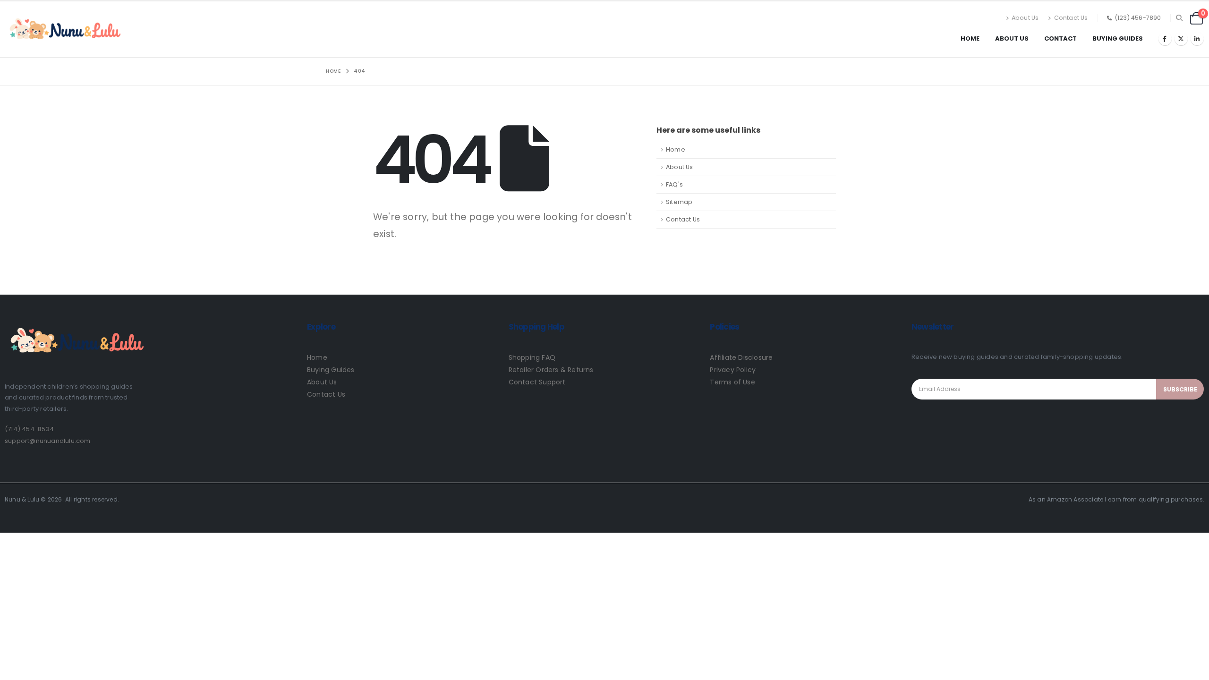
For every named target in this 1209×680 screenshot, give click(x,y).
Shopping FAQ (532, 357)
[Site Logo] (64, 29)
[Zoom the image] (75, 323)
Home (970, 38)
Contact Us (1071, 18)
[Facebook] (1165, 38)
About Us (1025, 18)
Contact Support (537, 382)
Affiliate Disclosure (741, 357)
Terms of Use (732, 382)
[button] (1179, 18)
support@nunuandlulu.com (48, 440)
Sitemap (679, 202)
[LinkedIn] (1197, 38)
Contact (1060, 38)
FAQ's (674, 184)
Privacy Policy (733, 369)
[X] (1181, 38)
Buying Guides (1117, 38)
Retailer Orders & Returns (551, 369)
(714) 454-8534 (29, 429)
